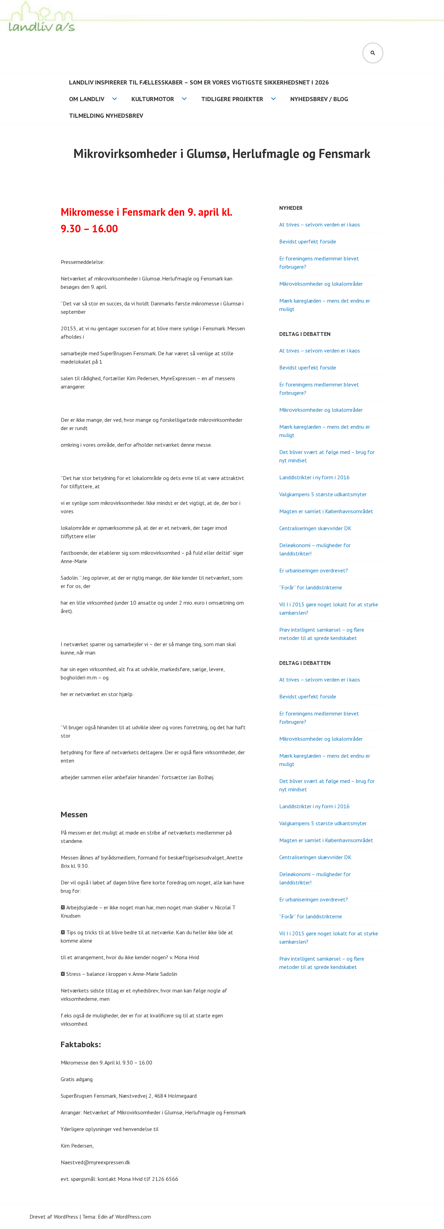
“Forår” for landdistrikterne (310, 587)
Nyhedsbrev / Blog (319, 99)
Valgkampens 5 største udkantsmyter (323, 494)
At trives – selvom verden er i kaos (319, 224)
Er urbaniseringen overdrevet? (313, 570)
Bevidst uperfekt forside (307, 241)
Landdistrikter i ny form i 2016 (314, 477)
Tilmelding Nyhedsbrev (106, 115)
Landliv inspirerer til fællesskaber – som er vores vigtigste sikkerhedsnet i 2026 (199, 82)
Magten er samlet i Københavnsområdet (326, 511)
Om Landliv (86, 99)
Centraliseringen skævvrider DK (315, 528)
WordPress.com (133, 1216)
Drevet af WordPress (53, 1216)
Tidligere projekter (232, 99)
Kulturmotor (152, 99)
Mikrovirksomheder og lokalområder (321, 283)
